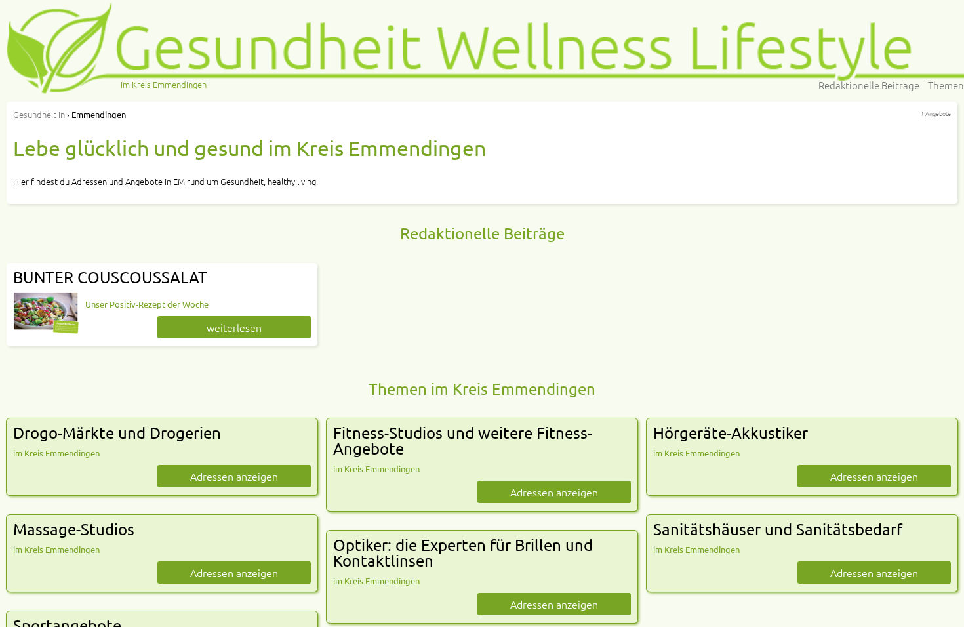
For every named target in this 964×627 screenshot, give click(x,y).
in (39, 114)
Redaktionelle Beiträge (868, 85)
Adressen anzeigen (234, 476)
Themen (946, 85)
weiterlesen (234, 327)
